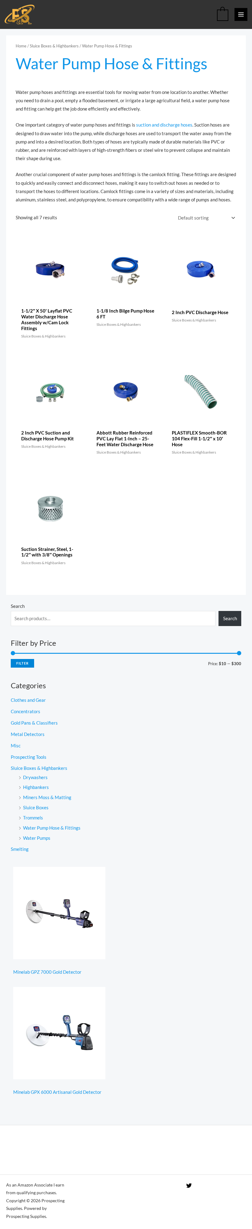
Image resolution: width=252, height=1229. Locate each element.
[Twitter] (189, 1185)
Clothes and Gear (28, 700)
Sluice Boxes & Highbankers (54, 45)
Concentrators (25, 711)
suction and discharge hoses (164, 124)
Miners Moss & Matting (47, 797)
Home (21, 45)
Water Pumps (36, 838)
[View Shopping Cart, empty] (222, 14)
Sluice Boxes (36, 807)
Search (18, 606)
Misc (16, 745)
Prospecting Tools (28, 757)
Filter (22, 663)
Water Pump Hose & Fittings (52, 828)
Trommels (33, 817)
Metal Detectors (28, 734)
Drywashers (35, 777)
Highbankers (36, 787)
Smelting (20, 849)
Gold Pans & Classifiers (34, 723)
